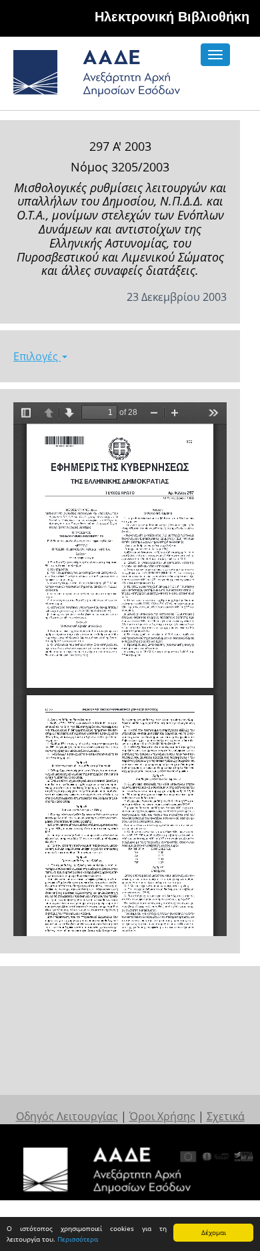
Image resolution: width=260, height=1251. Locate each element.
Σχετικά (226, 1116)
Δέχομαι (213, 1232)
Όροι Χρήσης (162, 1116)
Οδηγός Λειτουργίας (67, 1116)
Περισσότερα (77, 1239)
